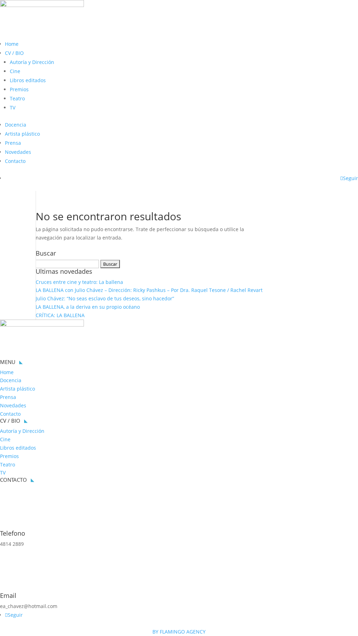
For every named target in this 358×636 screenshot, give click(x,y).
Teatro (17, 98)
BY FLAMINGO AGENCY (179, 631)
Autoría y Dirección (32, 62)
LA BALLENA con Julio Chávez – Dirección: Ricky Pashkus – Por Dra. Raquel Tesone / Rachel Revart (149, 290)
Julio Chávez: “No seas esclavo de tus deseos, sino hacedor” (105, 298)
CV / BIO (14, 53)
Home (12, 44)
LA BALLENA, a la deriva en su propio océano (88, 306)
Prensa (13, 143)
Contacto (15, 161)
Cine (15, 71)
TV (12, 107)
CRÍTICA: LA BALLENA (60, 315)
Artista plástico (22, 133)
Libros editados (28, 80)
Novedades (18, 152)
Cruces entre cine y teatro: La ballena (79, 282)
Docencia (15, 124)
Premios (19, 89)
